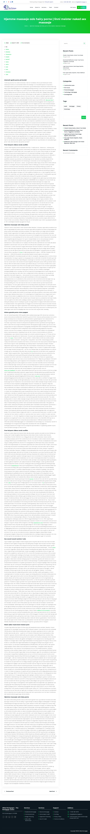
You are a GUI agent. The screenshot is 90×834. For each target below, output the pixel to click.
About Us (37, 7)
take (9, 482)
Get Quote (73, 7)
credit (65, 106)
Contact (56, 7)
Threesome (8, 54)
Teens (7, 62)
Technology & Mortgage (70, 92)
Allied (7, 43)
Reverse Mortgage (44, 812)
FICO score (67, 87)
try (32, 351)
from (21, 252)
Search (84, 117)
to (43, 482)
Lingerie (7, 56)
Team (50, 7)
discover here (49, 100)
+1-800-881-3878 (74, 812)
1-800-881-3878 (67, 2)
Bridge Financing (29, 816)
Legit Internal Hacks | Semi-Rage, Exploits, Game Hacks (73, 134)
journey (31, 479)
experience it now (38, 522)
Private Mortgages (69, 90)
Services (44, 7)
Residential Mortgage (30, 812)
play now (37, 376)
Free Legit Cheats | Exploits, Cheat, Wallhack (74, 72)
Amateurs (8, 72)
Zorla (7, 67)
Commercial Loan (29, 814)
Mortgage (71, 106)
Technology (67, 109)
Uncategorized (68, 94)
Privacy (78, 106)
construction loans (69, 85)
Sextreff (8, 59)
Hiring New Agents (49, 2)
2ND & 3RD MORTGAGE (28, 819)
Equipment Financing (45, 816)
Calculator (82, 7)
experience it (15, 465)
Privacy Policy (57, 816)
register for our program (43, 610)
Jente (7, 64)
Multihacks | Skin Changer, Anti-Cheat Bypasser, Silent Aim (74, 142)
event (53, 547)
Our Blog (56, 814)
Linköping (8, 52)
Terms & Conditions (59, 819)
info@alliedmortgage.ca (81, 2)
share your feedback (9, 370)
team (11, 338)
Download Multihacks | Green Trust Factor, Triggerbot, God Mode (73, 131)
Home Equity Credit (45, 814)
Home (31, 7)
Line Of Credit (43, 819)
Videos (7, 49)
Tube (7, 74)
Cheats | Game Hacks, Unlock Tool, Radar (73, 55)
